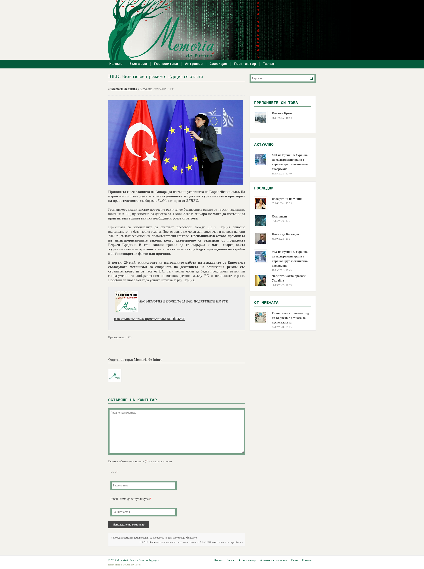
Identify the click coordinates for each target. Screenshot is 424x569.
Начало (116, 64)
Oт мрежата (266, 303)
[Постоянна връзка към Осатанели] (260, 220)
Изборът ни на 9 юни (287, 198)
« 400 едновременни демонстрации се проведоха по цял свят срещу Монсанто (154, 537)
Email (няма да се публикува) (130, 499)
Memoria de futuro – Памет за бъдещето (214, 30)
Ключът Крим (282, 113)
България (138, 64)
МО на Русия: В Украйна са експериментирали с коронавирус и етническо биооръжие (290, 162)
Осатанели (279, 216)
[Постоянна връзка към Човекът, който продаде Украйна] (260, 280)
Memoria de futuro (124, 88)
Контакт (307, 560)
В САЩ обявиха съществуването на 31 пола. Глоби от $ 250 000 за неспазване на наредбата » (191, 542)
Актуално (146, 89)
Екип (294, 560)
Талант (269, 64)
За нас (231, 560)
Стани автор (247, 560)
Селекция (218, 64)
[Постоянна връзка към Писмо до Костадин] (260, 238)
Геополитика (166, 64)
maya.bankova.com (131, 564)
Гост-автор (245, 64)
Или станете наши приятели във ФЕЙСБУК (149, 319)
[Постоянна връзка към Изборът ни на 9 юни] (260, 202)
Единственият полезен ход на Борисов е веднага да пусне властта (290, 318)
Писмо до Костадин (285, 234)
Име (113, 472)
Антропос (194, 64)
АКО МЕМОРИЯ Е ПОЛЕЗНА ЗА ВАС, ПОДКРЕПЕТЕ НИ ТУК (183, 301)
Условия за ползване (273, 560)
